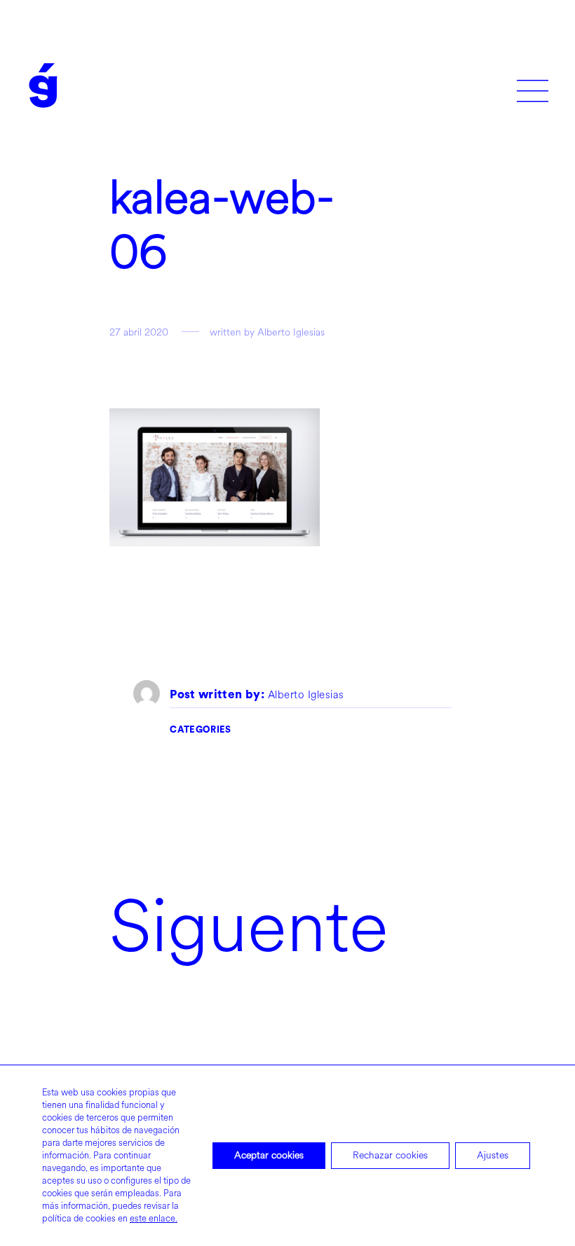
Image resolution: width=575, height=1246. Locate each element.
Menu (532, 86)
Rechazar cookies (390, 1155)
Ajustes (492, 1155)
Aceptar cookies (269, 1155)
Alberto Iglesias (306, 695)
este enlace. (153, 1218)
